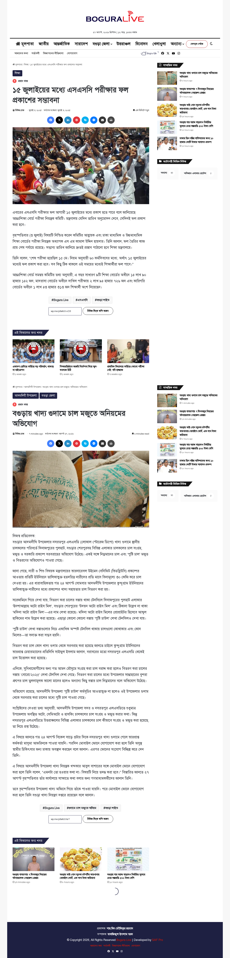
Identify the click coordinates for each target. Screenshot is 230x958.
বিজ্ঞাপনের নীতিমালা (53, 53)
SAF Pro (157, 940)
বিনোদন (141, 43)
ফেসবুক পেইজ (197, 43)
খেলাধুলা (159, 43)
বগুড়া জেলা (101, 43)
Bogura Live (60, 300)
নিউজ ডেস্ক (19, 110)
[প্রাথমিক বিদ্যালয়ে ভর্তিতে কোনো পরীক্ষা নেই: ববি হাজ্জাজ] (128, 351)
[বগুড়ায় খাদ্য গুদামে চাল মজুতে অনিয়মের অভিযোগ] (167, 78)
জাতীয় (44, 43)
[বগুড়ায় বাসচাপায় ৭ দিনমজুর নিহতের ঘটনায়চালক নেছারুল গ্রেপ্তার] (167, 94)
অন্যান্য (176, 43)
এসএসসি (82, 300)
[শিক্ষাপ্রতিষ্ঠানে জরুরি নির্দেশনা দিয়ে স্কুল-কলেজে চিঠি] (81, 351)
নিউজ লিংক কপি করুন (98, 310)
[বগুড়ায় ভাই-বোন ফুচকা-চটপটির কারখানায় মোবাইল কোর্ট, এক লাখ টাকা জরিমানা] (167, 110)
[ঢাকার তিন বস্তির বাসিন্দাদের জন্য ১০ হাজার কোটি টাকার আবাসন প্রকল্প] (167, 143)
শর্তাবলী (36, 53)
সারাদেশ (81, 43)
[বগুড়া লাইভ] (114, 16)
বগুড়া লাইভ (103, 300)
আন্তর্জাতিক (62, 43)
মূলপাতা (27, 43)
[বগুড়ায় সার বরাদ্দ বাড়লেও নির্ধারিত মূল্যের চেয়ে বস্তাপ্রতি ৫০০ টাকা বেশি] (167, 127)
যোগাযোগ (72, 53)
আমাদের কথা (21, 53)
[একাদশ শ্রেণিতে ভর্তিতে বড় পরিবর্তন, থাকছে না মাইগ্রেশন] (33, 351)
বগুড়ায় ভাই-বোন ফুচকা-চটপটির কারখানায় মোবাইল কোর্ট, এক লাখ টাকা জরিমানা (198, 109)
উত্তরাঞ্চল (123, 43)
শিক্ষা (26, 64)
